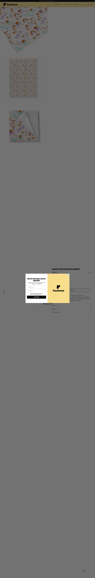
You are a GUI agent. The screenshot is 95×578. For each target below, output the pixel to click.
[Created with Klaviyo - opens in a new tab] (47, 303)
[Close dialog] (68, 275)
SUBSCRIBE (36, 297)
